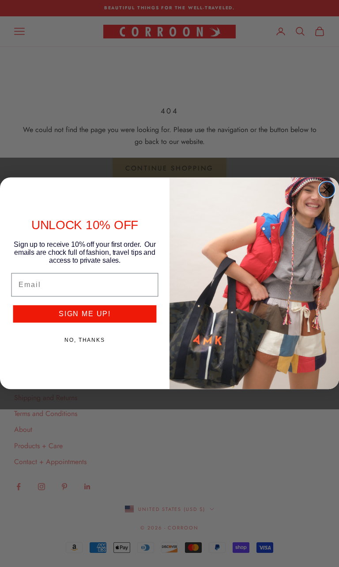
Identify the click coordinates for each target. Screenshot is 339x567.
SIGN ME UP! (85, 314)
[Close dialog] (327, 189)
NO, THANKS (84, 340)
